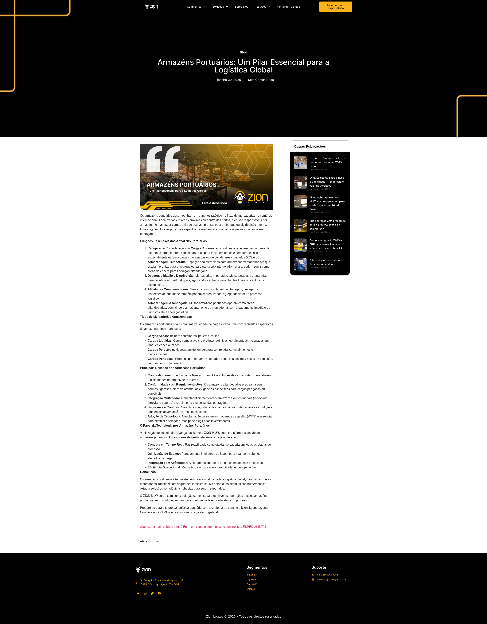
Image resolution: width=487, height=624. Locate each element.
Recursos (260, 6)
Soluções (218, 6)
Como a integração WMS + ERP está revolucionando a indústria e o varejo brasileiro (327, 244)
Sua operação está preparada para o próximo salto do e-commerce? (328, 224)
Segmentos (194, 6)
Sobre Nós (241, 6)
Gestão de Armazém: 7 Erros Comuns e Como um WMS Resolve (327, 162)
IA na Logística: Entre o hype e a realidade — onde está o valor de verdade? (327, 181)
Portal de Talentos (288, 6)
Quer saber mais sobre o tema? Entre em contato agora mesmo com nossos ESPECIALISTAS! (203, 526)
